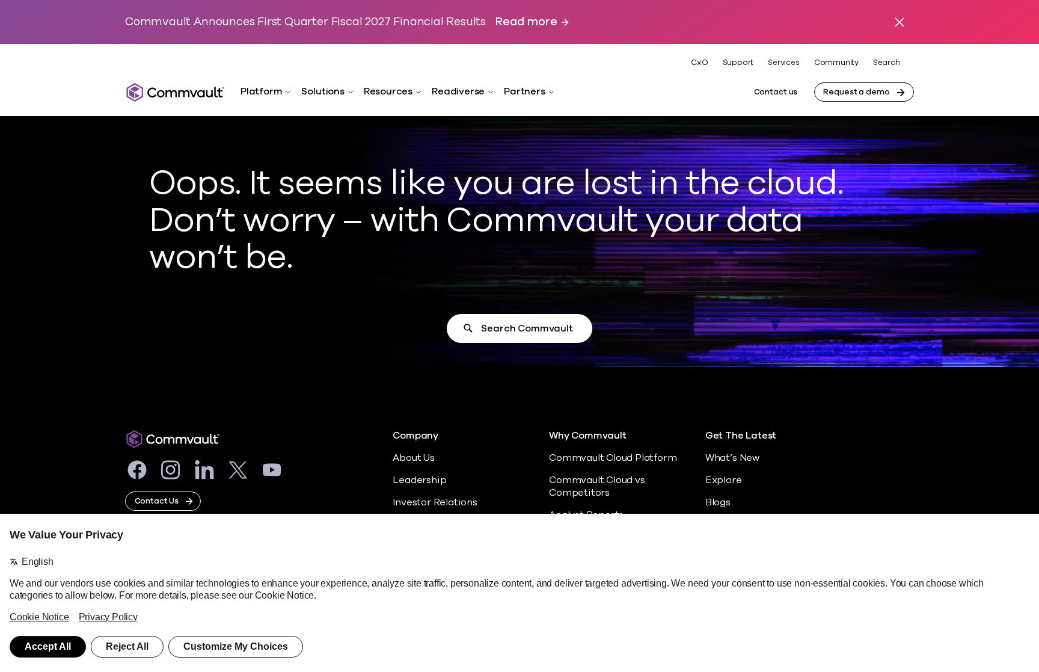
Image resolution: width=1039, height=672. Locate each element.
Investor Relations (435, 502)
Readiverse (458, 91)
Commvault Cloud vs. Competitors (597, 486)
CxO (699, 62)
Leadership (419, 480)
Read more (526, 21)
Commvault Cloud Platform (612, 457)
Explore (723, 480)
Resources (388, 91)
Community (836, 62)
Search (886, 63)
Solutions (322, 91)
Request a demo (856, 92)
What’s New (732, 457)
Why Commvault (588, 436)
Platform (261, 91)
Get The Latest (740, 436)
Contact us (776, 92)
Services (783, 62)
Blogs (718, 502)
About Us (413, 457)
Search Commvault (526, 328)
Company (415, 436)
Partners (524, 91)
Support (738, 62)
